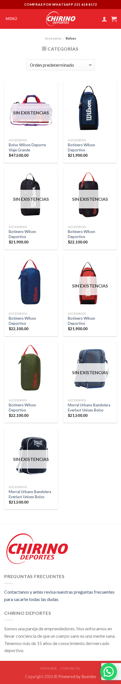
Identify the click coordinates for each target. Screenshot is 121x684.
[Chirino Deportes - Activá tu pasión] (60, 19)
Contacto (70, 668)
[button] (108, 671)
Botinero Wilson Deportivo (81, 147)
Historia (49, 668)
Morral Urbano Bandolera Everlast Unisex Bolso (89, 407)
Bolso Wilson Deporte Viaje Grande (27, 147)
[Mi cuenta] (104, 19)
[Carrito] (114, 19)
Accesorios (53, 38)
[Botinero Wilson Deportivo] (90, 108)
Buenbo (89, 676)
